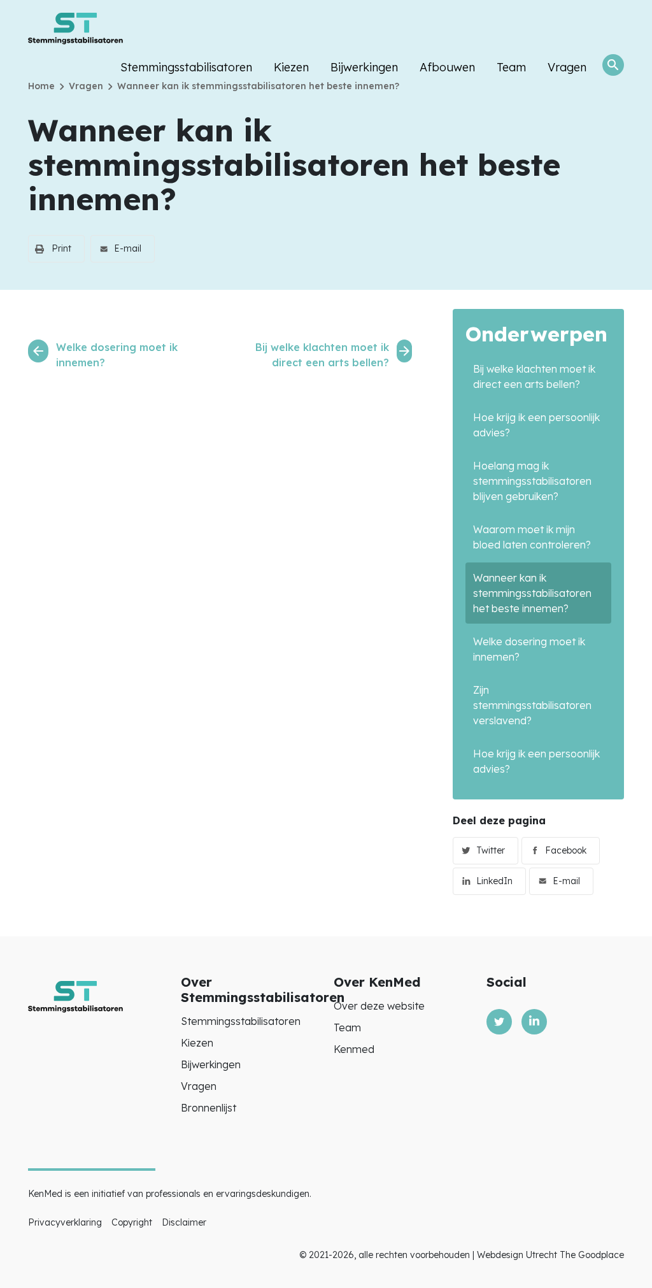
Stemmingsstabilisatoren (186, 67)
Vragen (567, 67)
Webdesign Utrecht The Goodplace (550, 1255)
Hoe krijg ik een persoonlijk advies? (536, 425)
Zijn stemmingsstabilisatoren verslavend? (532, 705)
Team (511, 67)
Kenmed (354, 1049)
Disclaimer (184, 1222)
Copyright (131, 1222)
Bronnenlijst (208, 1107)
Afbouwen (447, 67)
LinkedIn (494, 881)
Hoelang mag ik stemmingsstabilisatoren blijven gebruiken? (532, 481)
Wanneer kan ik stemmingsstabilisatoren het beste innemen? (532, 593)
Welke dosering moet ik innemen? (529, 649)
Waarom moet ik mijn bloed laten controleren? (532, 537)
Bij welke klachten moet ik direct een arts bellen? (534, 376)
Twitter (490, 850)
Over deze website (379, 1005)
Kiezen (291, 67)
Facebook (565, 850)
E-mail (127, 248)
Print (61, 248)
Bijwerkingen (364, 67)
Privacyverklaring (65, 1222)
